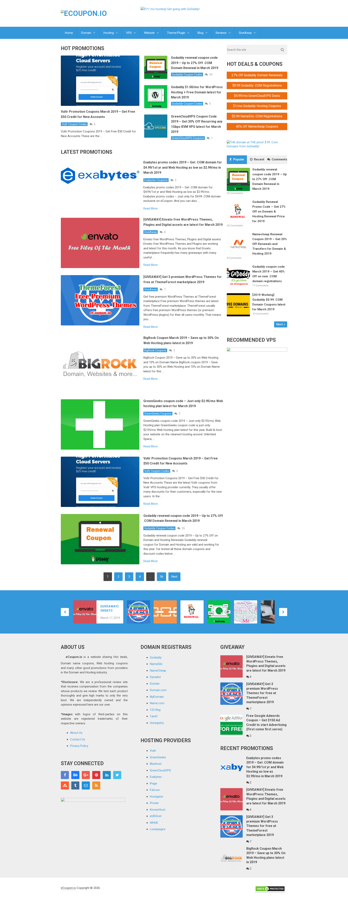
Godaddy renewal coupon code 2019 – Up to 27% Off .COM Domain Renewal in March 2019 (194, 63)
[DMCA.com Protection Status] (270, 891)
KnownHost (157, 809)
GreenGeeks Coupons (158, 413)
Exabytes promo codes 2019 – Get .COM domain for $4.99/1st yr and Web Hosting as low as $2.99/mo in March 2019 (182, 167)
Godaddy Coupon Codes (187, 74)
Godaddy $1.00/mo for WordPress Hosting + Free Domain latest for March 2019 (197, 92)
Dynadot (155, 677)
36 (161, 576)
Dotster (155, 683)
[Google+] (86, 775)
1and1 (154, 716)
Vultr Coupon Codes (74, 124)
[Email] (86, 785)
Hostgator (156, 796)
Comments (279, 159)
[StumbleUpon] (65, 785)
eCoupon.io (68, 888)
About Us (76, 733)
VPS (129, 33)
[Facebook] (65, 775)
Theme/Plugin (176, 33)
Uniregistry (157, 723)
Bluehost (156, 764)
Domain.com (158, 690)
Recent (258, 159)
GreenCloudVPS (160, 770)
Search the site (236, 49)
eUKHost (156, 816)
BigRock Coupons (155, 350)
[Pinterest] (96, 775)
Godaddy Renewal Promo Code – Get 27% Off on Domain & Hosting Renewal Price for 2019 (269, 211)
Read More (150, 208)
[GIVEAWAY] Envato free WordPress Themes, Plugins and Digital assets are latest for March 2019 (109, 609)
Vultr (153, 750)
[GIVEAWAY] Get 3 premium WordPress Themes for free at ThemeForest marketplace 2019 (262, 693)
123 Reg (155, 710)
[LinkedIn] (107, 775)
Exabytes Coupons (156, 180)
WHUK (154, 823)
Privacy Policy (79, 746)
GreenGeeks (158, 757)
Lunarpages (157, 829)
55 (210, 74)
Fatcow (155, 790)
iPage (153, 783)
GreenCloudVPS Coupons (188, 138)
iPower (154, 803)
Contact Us (77, 739)
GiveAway (245, 33)
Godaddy (156, 657)
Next (174, 576)
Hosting (109, 33)
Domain (86, 33)
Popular (238, 159)
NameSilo (156, 664)
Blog (200, 33)
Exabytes (156, 777)
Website (149, 33)
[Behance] (75, 775)
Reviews (221, 33)
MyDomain (157, 697)
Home (69, 33)
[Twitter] (117, 775)
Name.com (157, 703)
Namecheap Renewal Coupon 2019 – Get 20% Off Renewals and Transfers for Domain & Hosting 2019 (269, 243)
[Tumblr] (75, 785)
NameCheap (158, 670)
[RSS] (96, 785)
